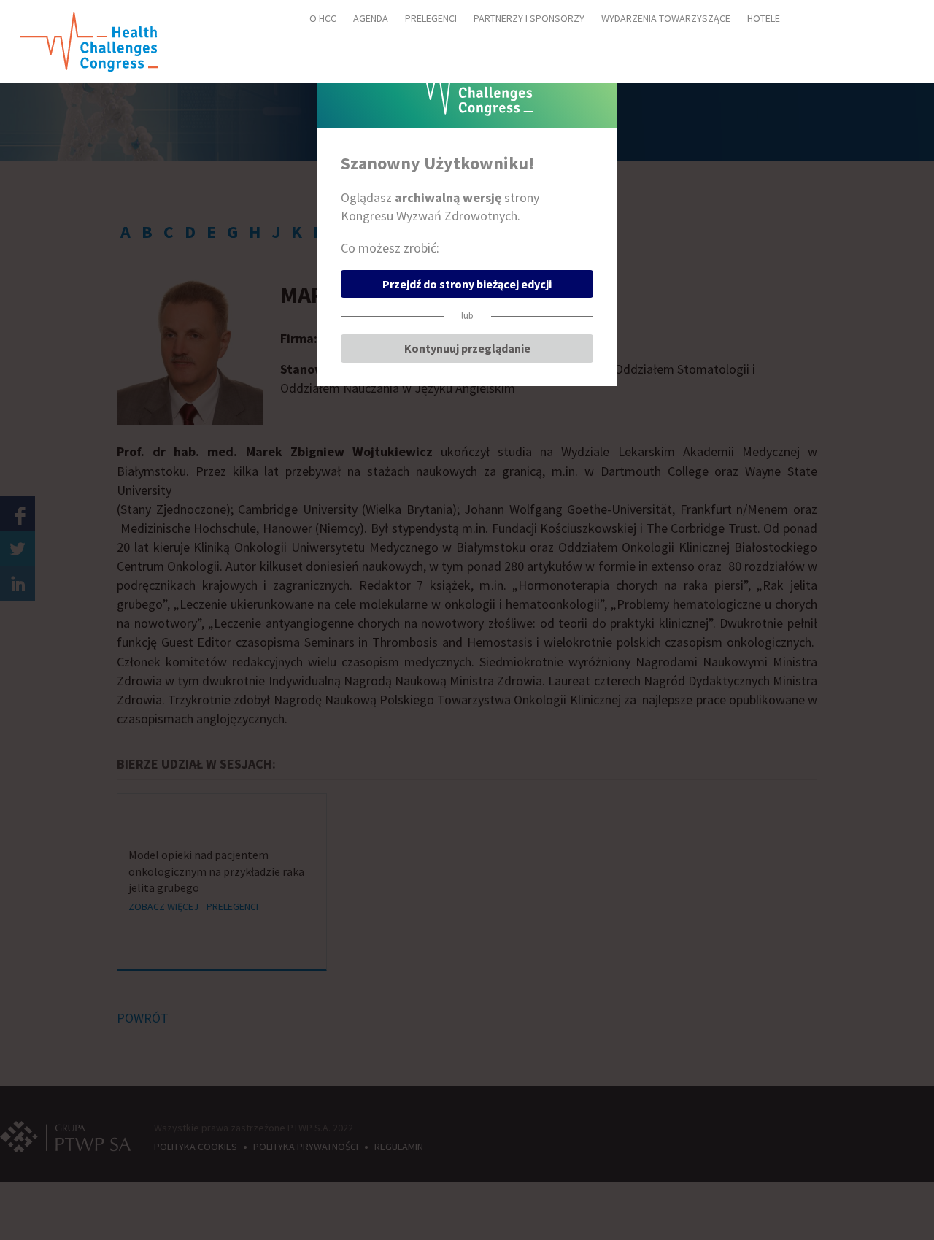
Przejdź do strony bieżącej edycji (467, 284)
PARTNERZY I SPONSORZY (529, 18)
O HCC (322, 18)
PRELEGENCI (431, 18)
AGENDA (370, 18)
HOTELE (763, 18)
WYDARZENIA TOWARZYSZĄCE (665, 18)
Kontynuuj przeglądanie (467, 348)
